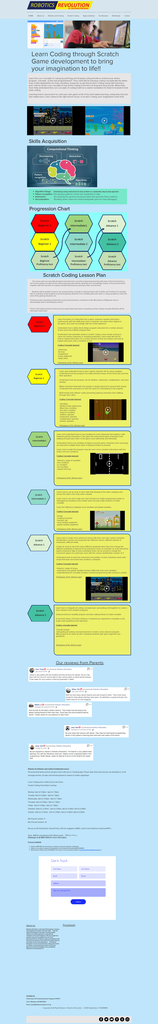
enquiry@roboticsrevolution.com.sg (90, 850)
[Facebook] (101, 1019)
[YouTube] (112, 1019)
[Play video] (53, 120)
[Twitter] (106, 1019)
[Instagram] (127, 1019)
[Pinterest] (117, 1019)
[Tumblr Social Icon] (122, 1019)
